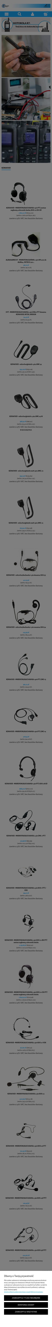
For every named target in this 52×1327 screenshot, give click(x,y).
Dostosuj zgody (26, 1305)
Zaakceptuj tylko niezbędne (26, 1298)
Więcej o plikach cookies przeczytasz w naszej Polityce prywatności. (23, 1292)
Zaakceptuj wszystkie (26, 1312)
